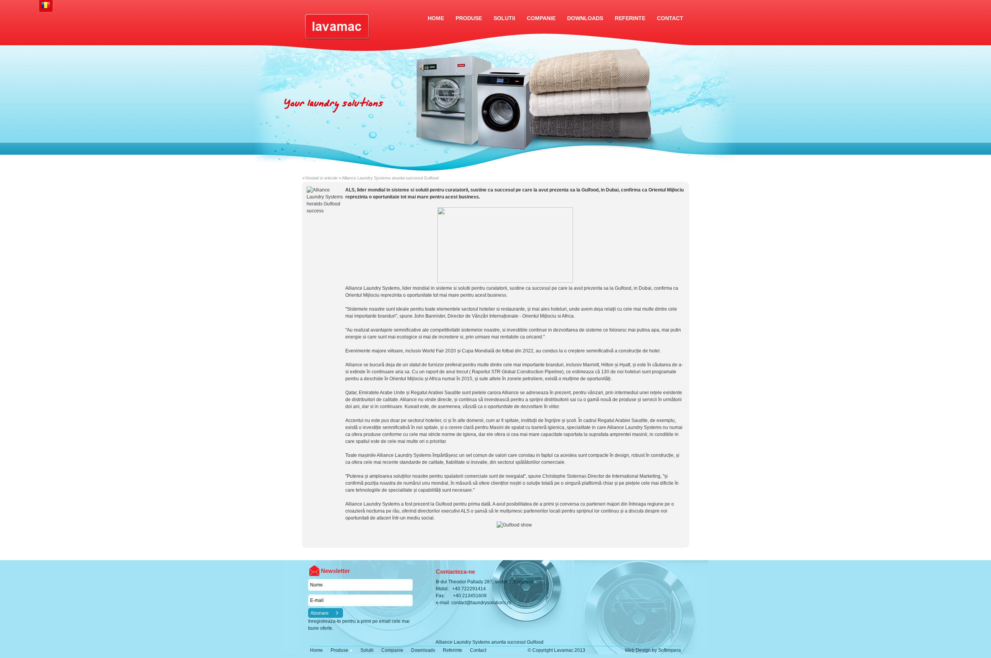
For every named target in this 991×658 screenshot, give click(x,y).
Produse (469, 18)
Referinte (630, 18)
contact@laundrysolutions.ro (481, 602)
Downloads (585, 18)
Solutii (504, 18)
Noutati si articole (321, 178)
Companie (541, 18)
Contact (670, 18)
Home (436, 18)
